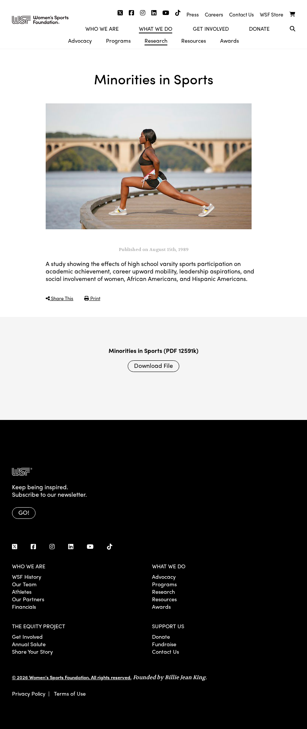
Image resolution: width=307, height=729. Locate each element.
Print (94, 298)
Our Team (24, 584)
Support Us (168, 626)
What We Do (155, 28)
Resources (193, 40)
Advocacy (80, 40)
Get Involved (211, 28)
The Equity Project (38, 626)
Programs (118, 40)
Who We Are (102, 28)
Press (192, 14)
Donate (259, 28)
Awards (229, 40)
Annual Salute (29, 644)
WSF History (26, 576)
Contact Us (241, 14)
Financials (24, 606)
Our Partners (28, 599)
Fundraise (164, 644)
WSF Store (271, 14)
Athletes (21, 591)
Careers (214, 14)
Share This (61, 298)
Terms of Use (70, 693)
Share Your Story (32, 651)
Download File (153, 365)
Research (156, 40)
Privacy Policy (28, 693)
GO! (23, 512)
